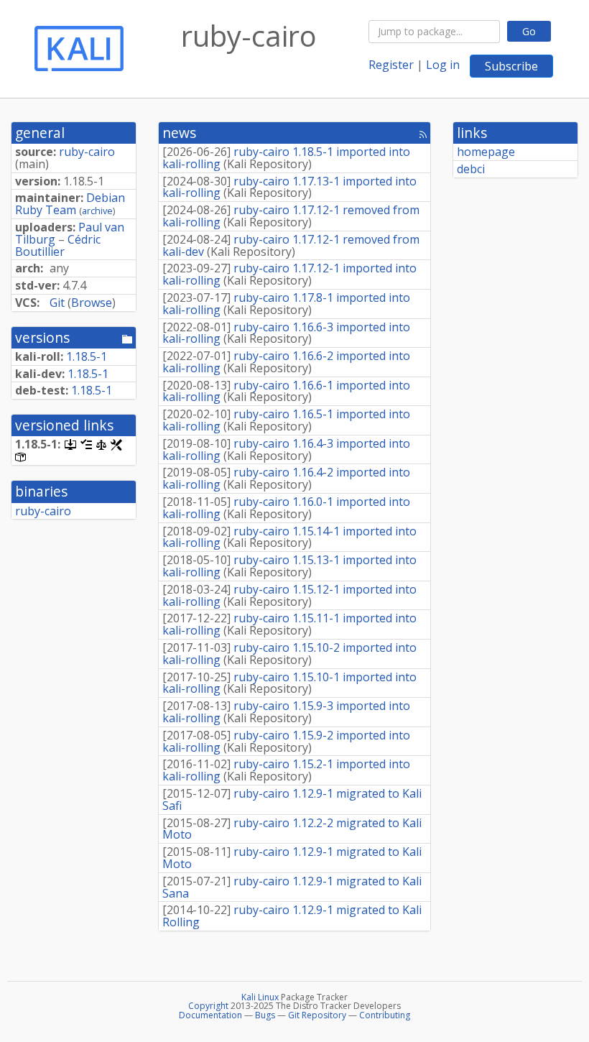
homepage (486, 152)
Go (529, 31)
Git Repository (317, 1015)
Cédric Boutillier (58, 245)
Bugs (265, 1015)
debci (471, 169)
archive (97, 210)
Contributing (384, 1015)
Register (391, 65)
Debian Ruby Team (70, 204)
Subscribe (511, 66)
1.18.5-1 (86, 356)
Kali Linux (260, 997)
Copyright (208, 1006)
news (179, 132)
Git (57, 302)
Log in (443, 65)
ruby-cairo (87, 152)
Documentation (210, 1015)
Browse (91, 302)
